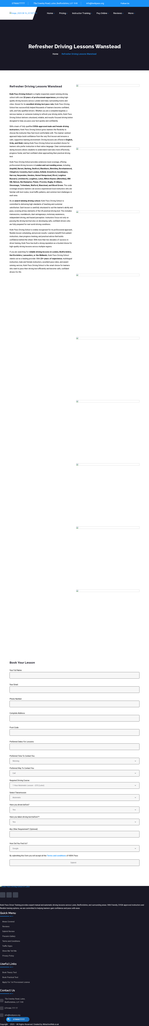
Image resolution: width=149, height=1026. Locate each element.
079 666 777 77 (11, 1008)
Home (50, 13)
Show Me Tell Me (9, 951)
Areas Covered (8, 922)
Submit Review (8, 931)
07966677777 (18, 3)
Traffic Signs (7, 946)
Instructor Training (81, 13)
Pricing (62, 13)
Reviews (117, 13)
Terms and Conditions (11, 941)
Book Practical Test (10, 977)
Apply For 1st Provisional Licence (16, 982)
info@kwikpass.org (95, 3)
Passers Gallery (8, 936)
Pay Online (102, 13)
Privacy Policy (8, 956)
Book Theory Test (9, 972)
